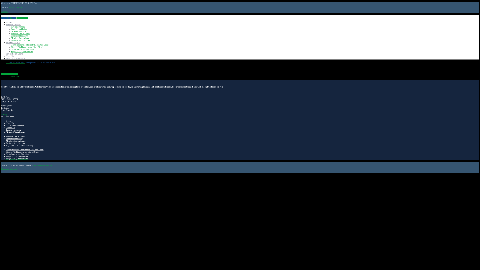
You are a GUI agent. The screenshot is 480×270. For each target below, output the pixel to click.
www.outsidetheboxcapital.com (42, 165)
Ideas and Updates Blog (15, 58)
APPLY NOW (22, 18)
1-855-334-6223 (15, 7)
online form (14, 76)
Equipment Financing (19, 36)
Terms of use (5, 169)
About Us (10, 56)
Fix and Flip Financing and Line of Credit (27, 47)
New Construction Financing (22, 49)
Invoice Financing (18, 27)
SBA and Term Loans (19, 31)
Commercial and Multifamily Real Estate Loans (29, 45)
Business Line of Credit (20, 33)
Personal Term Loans (14, 54)
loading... (4, 11)
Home (8, 121)
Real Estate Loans (13, 43)
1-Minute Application (9, 74)
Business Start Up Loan (20, 40)
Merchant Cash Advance (20, 38)
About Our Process (8, 18)
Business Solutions (13, 25)
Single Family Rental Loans (22, 51)
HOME (9, 22)
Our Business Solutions (15, 125)
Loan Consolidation (19, 29)
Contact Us (10, 128)
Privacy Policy (14, 169)
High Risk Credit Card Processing (19, 145)
